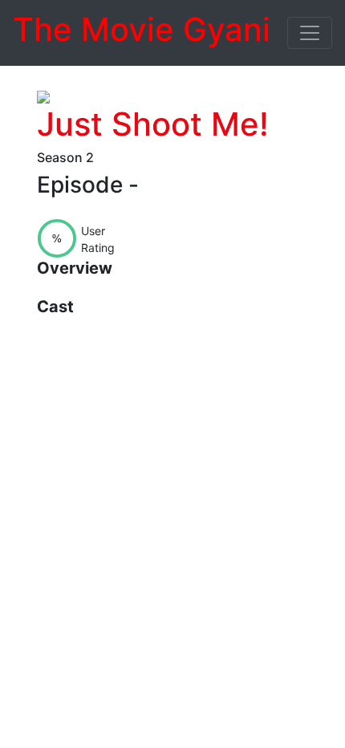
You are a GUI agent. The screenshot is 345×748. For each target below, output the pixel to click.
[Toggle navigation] (309, 33)
